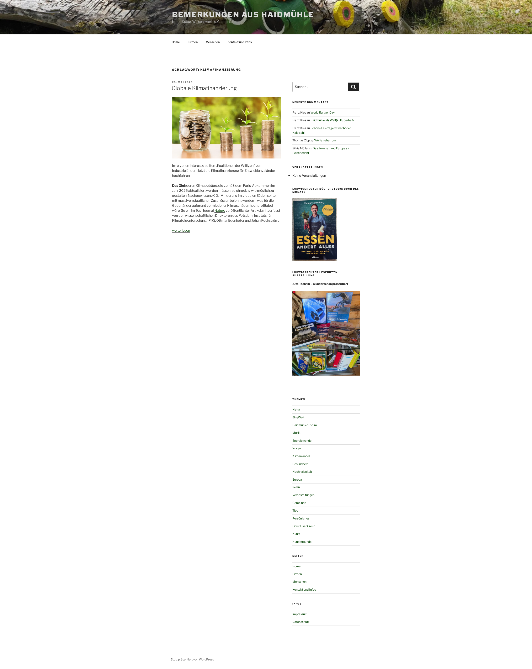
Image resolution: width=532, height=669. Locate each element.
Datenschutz (300, 621)
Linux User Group (303, 526)
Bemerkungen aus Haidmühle (243, 14)
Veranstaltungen (303, 495)
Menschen (213, 42)
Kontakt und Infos (240, 42)
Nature (219, 211)
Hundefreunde (302, 541)
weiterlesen (181, 230)
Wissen (297, 448)
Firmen (193, 42)
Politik (296, 487)
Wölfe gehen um (325, 140)
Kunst (296, 533)
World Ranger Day (322, 112)
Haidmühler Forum (304, 425)
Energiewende (302, 440)
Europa (297, 479)
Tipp (295, 510)
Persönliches (300, 518)
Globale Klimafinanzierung (204, 88)
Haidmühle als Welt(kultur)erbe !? (332, 120)
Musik (296, 432)
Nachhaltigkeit (302, 471)
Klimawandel (301, 456)
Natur (296, 409)
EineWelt (298, 417)
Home (176, 42)
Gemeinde (299, 503)
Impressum (300, 614)
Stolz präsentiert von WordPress (192, 659)
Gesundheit (300, 464)
